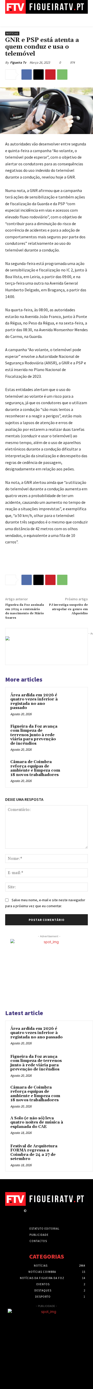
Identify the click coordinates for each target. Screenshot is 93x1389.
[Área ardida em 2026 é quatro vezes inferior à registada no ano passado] (73, 701)
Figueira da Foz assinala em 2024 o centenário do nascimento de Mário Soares (24, 611)
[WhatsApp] (62, 74)
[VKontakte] (57, 1215)
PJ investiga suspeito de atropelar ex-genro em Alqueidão (68, 609)
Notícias (12, 33)
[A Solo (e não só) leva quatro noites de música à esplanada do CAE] (78, 1125)
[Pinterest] (50, 74)
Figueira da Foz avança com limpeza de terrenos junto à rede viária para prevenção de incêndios (33, 735)
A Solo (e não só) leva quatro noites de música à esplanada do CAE (36, 1122)
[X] (38, 74)
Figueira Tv (18, 62)
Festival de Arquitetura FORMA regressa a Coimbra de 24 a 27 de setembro (33, 1153)
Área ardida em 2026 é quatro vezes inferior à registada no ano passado (34, 702)
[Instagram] (39, 1215)
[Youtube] (66, 1215)
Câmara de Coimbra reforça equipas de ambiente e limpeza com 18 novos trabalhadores (35, 768)
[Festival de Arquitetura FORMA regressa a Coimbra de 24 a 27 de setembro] (78, 1153)
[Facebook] (26, 74)
